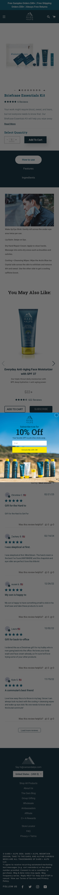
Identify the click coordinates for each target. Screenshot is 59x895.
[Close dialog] (56, 415)
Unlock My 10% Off (29, 450)
